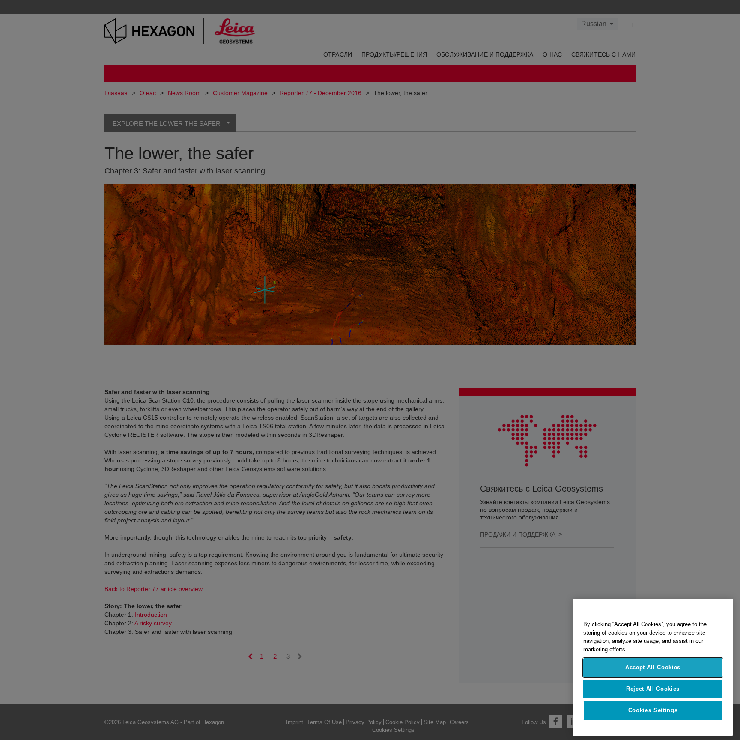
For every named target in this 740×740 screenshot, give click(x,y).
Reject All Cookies (653, 689)
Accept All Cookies (652, 667)
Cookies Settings (653, 710)
